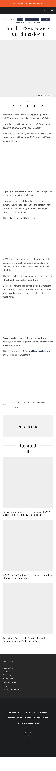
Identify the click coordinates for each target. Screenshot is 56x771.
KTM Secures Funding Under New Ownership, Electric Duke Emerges (27, 576)
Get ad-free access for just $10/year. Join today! (28, 3)
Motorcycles (39, 402)
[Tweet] (20, 106)
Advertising (8, 668)
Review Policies (9, 682)
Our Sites (7, 675)
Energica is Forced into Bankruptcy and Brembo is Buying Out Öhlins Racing (24, 639)
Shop (5, 686)
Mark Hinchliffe (9, 19)
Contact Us (7, 671)
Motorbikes (45, 19)
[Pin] (27, 106)
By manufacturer (32, 19)
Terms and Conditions (12, 689)
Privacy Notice (9, 679)
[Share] (13, 106)
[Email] (42, 106)
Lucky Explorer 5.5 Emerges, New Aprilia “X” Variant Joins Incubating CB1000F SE (26, 513)
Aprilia (20, 19)
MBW (27, 402)
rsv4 (16, 407)
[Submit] (35, 106)
